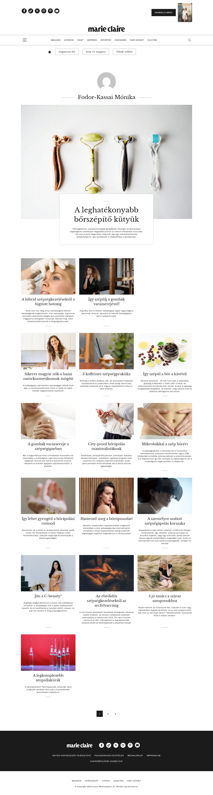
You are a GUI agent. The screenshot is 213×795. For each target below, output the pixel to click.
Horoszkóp (91, 781)
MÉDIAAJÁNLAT (135, 755)
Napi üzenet (137, 40)
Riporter (106, 40)
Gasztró (119, 781)
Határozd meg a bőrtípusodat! (106, 519)
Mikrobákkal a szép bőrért (165, 444)
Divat (80, 40)
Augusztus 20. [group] (67, 51)
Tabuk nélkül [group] (124, 51)
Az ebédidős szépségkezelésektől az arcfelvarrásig (106, 601)
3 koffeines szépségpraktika (106, 374)
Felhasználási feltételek (109, 755)
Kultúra (152, 40)
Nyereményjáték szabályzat (106, 761)
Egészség (120, 40)
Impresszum (153, 755)
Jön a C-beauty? (48, 596)
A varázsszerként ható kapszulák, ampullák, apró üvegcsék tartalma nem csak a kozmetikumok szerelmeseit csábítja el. (48, 689)
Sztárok (69, 40)
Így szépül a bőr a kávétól (165, 374)
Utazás (106, 781)
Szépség (92, 40)
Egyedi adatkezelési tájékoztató (72, 755)
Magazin (56, 40)
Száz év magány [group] (96, 51)
